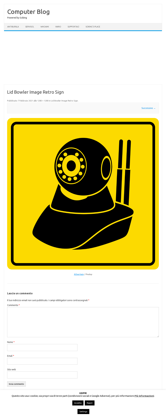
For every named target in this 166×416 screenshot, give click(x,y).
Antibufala (13, 27)
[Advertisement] (83, 57)
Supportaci (73, 27)
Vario (58, 27)
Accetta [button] (78, 403)
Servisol (29, 27)
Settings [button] (83, 411)
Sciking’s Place (93, 27)
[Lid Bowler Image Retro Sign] (83, 194)
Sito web (11, 369)
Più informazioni (144, 396)
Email (10, 356)
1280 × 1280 (42, 101)
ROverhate (79, 274)
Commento (13, 305)
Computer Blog (28, 11)
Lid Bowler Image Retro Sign (64, 101)
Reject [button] (90, 403)
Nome (11, 342)
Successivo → (149, 108)
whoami (45, 27)
